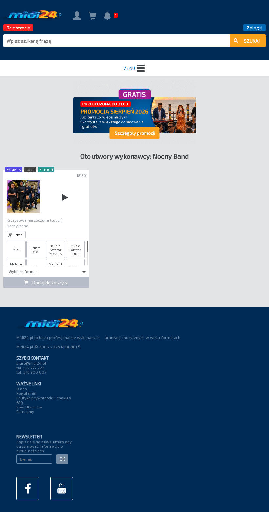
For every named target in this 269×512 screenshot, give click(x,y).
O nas (21, 388)
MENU (129, 68)
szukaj (252, 41)
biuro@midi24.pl (31, 363)
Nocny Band (17, 225)
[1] (107, 16)
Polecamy (25, 411)
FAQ (19, 402)
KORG (30, 169)
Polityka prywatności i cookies (43, 397)
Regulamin (26, 393)
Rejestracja (18, 27)
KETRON (46, 169)
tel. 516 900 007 (31, 372)
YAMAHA (14, 169)
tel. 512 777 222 (30, 367)
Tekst (18, 235)
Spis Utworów (29, 407)
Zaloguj (254, 27)
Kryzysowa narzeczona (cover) (35, 220)
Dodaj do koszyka (50, 282)
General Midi (36, 250)
